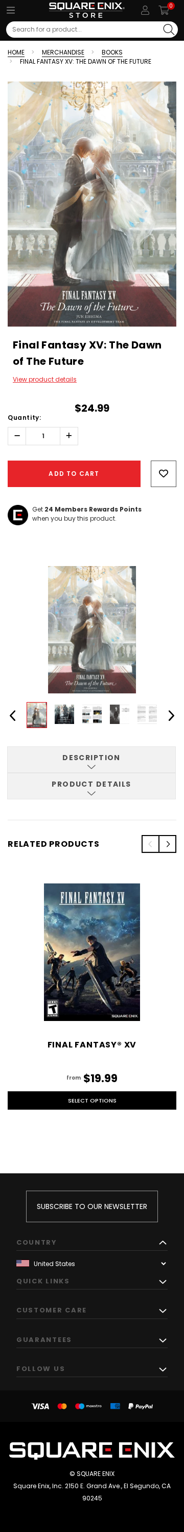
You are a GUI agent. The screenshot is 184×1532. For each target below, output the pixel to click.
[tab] (91, 759)
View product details (45, 379)
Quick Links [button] (43, 1281)
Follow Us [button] (40, 1369)
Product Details (91, 784)
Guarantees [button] (44, 1340)
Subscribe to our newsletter (92, 1206)
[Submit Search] (169, 29)
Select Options (92, 1100)
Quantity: (24, 417)
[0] (163, 10)
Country (36, 1242)
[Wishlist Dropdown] (163, 474)
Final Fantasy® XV (92, 1045)
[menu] (10, 10)
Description (91, 757)
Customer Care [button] (51, 1310)
